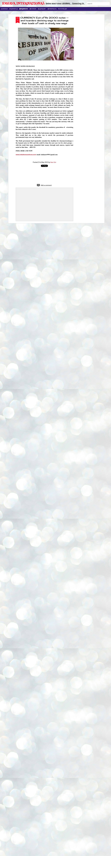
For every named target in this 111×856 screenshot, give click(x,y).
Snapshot (52, 9)
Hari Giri (53, 162)
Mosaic (33, 9)
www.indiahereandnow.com (26, 154)
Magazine (23, 9)
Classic (4, 9)
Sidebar (42, 9)
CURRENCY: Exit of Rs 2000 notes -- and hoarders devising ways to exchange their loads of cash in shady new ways (44, 20)
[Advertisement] (85, 50)
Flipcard (13, 9)
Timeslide (62, 9)
